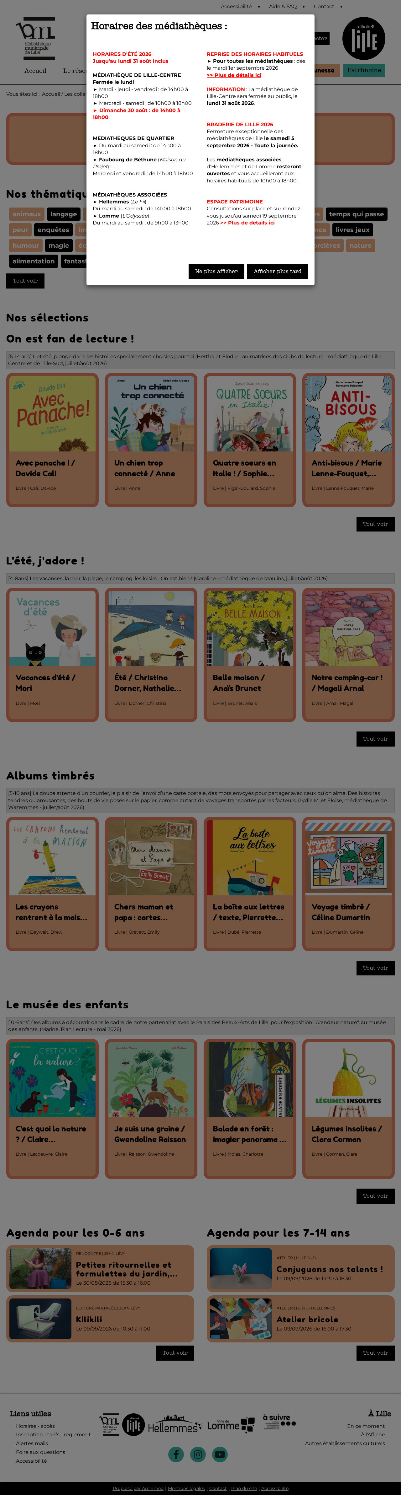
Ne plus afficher (216, 271)
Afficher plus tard (278, 271)
